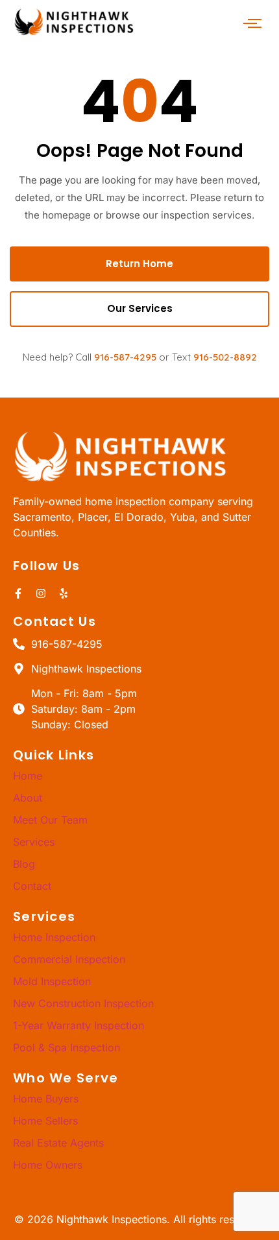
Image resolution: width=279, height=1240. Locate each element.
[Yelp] (63, 593)
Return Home (139, 263)
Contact (32, 885)
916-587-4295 (125, 357)
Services (34, 841)
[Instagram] (41, 593)
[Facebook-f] (18, 593)
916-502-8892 (225, 357)
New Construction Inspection (83, 1003)
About (27, 797)
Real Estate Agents (58, 1142)
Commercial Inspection (69, 959)
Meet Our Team (50, 819)
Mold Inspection (52, 981)
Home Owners (47, 1164)
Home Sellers (45, 1120)
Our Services (140, 308)
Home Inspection (54, 937)
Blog (24, 863)
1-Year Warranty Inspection (78, 1025)
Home (27, 775)
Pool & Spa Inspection (66, 1047)
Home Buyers (46, 1098)
